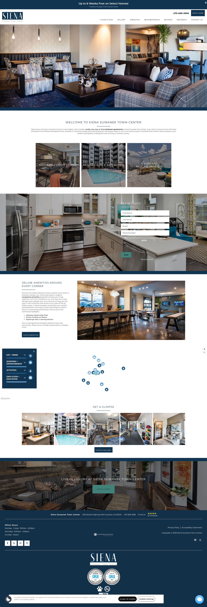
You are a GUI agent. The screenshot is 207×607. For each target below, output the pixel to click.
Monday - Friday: (12, 572)
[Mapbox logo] (5, 442)
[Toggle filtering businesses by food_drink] (30, 399)
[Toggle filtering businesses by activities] (30, 415)
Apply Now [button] (103, 532)
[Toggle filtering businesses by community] (30, 421)
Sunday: (8, 578)
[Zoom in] (204, 392)
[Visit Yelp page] (14, 587)
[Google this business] (27, 587)
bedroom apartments (104, 129)
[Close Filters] (34, 395)
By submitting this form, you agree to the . (146, 239)
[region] (86, 599)
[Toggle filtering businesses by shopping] (30, 406)
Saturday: (9, 575)
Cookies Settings (146, 599)
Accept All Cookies (128, 599)
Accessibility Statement (192, 571)
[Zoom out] (204, 395)
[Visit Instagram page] (20, 587)
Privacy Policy (173, 571)
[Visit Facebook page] (7, 587)
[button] (206, 3)
